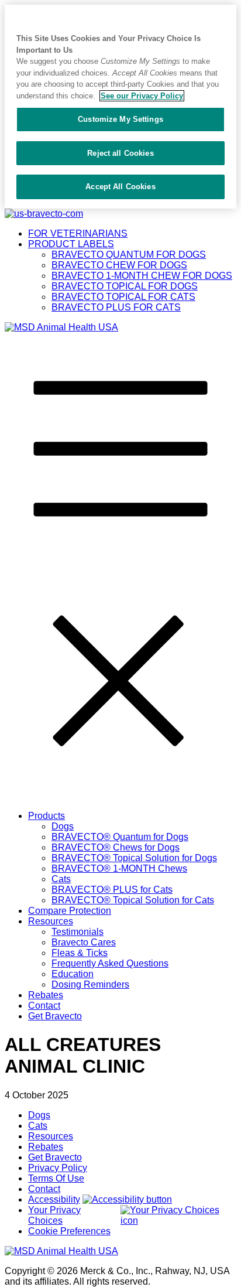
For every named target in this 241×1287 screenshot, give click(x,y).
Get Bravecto (55, 1016)
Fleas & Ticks (79, 953)
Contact (44, 1006)
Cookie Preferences (69, 1231)
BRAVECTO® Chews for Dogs (115, 847)
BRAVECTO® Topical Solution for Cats (132, 900)
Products (46, 816)
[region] (120, 107)
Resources (50, 921)
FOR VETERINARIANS (78, 233)
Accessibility (54, 1199)
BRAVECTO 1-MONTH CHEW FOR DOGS (141, 276)
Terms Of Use (56, 1178)
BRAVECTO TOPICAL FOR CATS (123, 297)
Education (72, 974)
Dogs (62, 826)
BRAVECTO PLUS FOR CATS (116, 307)
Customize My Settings (120, 119)
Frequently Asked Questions (109, 963)
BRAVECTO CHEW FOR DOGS (119, 265)
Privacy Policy (57, 1168)
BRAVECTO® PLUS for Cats (112, 890)
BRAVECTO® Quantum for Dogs (119, 837)
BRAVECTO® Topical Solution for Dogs (134, 858)
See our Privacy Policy (142, 95)
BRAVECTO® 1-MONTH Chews (119, 868)
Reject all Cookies (120, 153)
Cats (61, 879)
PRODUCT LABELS (71, 244)
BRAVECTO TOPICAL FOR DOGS (124, 286)
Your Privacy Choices (54, 1215)
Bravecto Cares (83, 942)
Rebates (45, 995)
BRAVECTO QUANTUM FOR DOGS (128, 255)
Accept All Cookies (120, 186)
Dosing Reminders (90, 984)
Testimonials (77, 932)
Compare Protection (69, 911)
